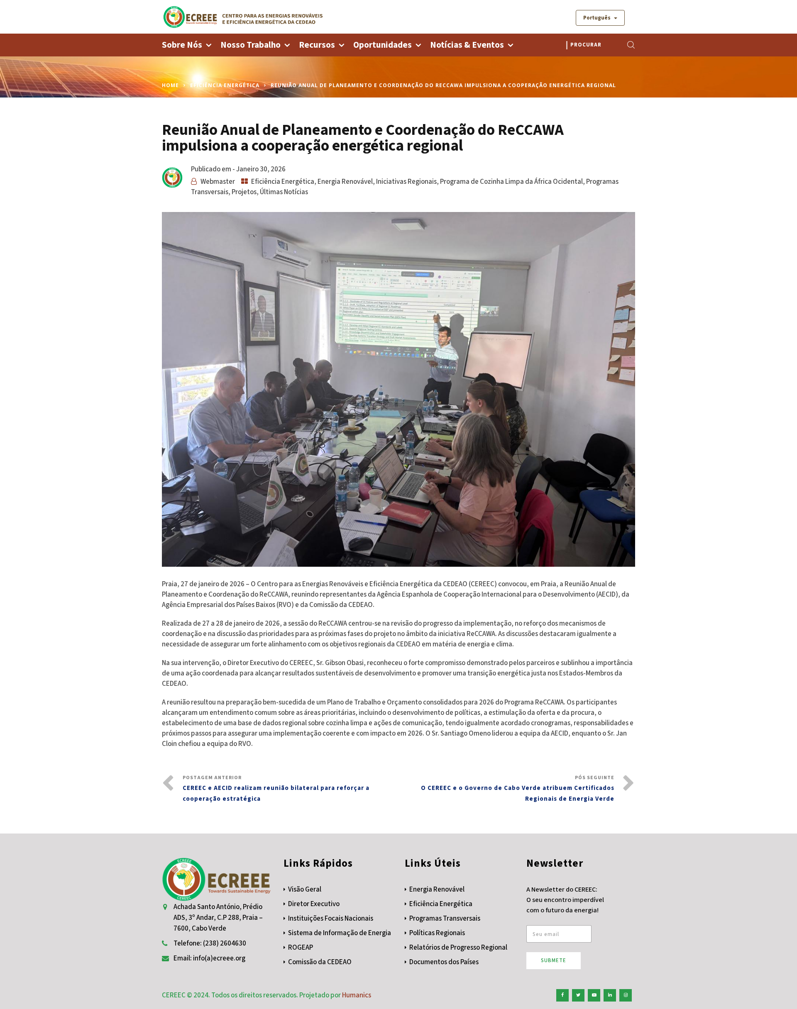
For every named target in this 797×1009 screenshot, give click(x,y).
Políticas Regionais (437, 933)
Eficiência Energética (224, 85)
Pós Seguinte (517, 788)
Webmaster (217, 182)
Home (170, 85)
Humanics (356, 995)
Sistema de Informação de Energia (339, 933)
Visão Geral (304, 889)
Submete (553, 960)
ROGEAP (300, 948)
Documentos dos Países (444, 962)
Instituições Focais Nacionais (330, 919)
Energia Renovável (345, 182)
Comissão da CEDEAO (320, 962)
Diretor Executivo (314, 904)
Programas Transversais (444, 919)
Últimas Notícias (284, 192)
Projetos (244, 192)
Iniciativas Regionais (406, 182)
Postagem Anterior (276, 788)
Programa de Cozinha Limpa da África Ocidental (511, 182)
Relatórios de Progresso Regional (458, 948)
